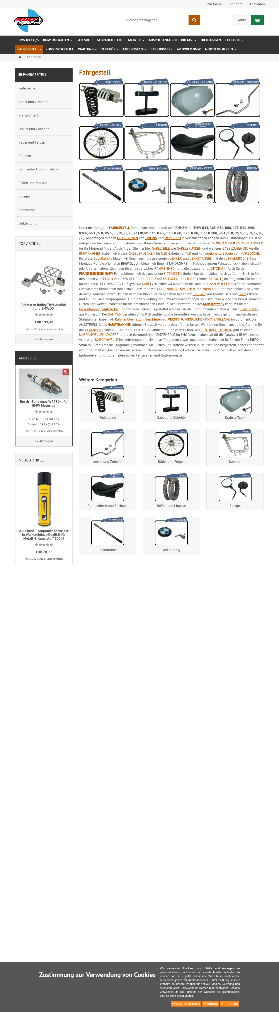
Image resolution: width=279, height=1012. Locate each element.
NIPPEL (208, 288)
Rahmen (235, 461)
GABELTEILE (161, 248)
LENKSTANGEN (201, 258)
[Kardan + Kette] (192, 186)
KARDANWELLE (106, 339)
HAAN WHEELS (218, 283)
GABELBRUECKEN (142, 253)
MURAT (190, 278)
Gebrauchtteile (110, 40)
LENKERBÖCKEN (238, 258)
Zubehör (109, 49)
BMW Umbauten (56, 40)
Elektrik (233, 40)
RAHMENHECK (165, 268)
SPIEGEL (199, 294)
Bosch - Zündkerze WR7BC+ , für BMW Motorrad (44, 403)
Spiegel (235, 505)
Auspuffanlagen (163, 40)
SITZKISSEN (173, 273)
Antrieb (135, 40)
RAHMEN (115, 314)
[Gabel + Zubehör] (146, 99)
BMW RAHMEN (90, 253)
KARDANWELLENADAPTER (99, 334)
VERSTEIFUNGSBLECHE (185, 319)
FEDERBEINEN (127, 238)
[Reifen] (237, 186)
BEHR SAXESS (156, 278)
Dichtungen (211, 40)
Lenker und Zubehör (108, 461)
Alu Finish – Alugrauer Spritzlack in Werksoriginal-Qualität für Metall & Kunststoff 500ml (44, 534)
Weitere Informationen (186, 1003)
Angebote (28, 357)
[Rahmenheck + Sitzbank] (192, 142)
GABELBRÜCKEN (189, 248)
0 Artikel (241, 20)
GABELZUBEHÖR (234, 248)
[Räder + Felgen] (101, 142)
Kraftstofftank (213, 304)
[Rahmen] (146, 142)
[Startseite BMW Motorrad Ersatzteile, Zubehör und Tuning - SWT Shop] (28, 20)
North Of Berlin (219, 49)
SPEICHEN (187, 288)
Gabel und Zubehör (171, 417)
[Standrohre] (101, 186)
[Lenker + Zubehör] (238, 99)
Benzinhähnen (89, 309)
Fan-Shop (84, 40)
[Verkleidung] (146, 186)
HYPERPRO (173, 238)
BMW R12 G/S (28, 40)
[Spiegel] (238, 142)
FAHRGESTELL (119, 227)
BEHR (133, 278)
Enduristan (133, 49)
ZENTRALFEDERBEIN (216, 330)
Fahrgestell (28, 49)
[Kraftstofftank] (192, 99)
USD (164, 253)
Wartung (86, 49)
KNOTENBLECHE (217, 319)
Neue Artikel (31, 460)
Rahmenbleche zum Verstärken (138, 319)
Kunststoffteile (60, 49)
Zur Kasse (214, 4)
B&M (242, 294)
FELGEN (107, 278)
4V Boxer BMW (189, 49)
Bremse (187, 40)
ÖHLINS (151, 238)
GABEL (147, 283)
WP (188, 253)
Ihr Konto (236, 4)
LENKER (176, 258)
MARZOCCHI (249, 253)
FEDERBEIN (94, 330)
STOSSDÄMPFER (250, 243)
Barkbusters (161, 49)
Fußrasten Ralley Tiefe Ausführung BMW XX (44, 306)
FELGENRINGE (168, 288)
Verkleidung (171, 549)
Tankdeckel (110, 309)
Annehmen (229, 1003)
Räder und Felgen (171, 461)
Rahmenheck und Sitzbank (108, 505)
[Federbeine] (101, 99)
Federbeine (107, 417)
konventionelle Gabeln (216, 253)
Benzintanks (249, 309)
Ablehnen (210, 1003)
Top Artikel (30, 243)
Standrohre (107, 549)
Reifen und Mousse (171, 505)
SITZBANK (218, 268)
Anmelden (257, 4)
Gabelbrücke (103, 258)
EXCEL (173, 278)
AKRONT (215, 278)
